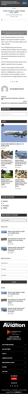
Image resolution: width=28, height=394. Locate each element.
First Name (3, 269)
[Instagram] (17, 386)
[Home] (14, 325)
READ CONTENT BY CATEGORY (10, 215)
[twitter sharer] (12, 81)
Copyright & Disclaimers (6, 390)
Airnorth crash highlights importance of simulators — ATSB (13, 98)
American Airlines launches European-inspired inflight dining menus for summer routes (21, 183)
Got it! (24, 3)
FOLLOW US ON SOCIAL (8, 197)
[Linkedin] (15, 386)
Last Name (3, 275)
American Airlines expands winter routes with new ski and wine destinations (21, 163)
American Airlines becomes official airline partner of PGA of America (7, 182)
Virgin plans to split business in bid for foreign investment (14, 103)
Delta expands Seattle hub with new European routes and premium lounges (7, 163)
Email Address (4, 263)
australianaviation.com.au (16, 14)
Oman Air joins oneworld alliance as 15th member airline (12, 145)
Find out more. (10, 4)
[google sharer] (15, 81)
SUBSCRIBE (14, 378)
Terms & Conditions (23, 390)
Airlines (14, 8)
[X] (12, 386)
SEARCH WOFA (6, 109)
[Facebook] (10, 386)
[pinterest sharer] (17, 81)
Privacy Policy (14, 390)
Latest (4, 121)
